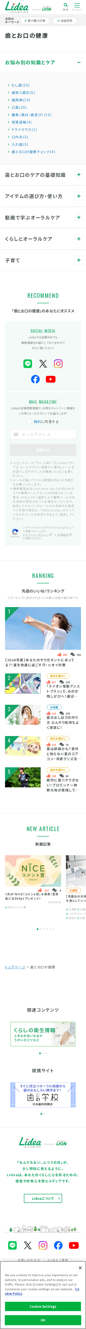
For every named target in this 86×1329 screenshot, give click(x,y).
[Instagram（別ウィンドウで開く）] (58, 364)
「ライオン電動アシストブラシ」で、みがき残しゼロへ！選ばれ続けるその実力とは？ (63, 696)
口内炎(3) (20, 136)
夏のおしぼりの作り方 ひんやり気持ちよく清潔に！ (63, 722)
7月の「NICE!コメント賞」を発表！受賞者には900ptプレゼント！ (32, 896)
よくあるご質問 (57, 1260)
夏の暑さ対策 (36, 20)
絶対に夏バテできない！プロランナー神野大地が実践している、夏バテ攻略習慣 (63, 787)
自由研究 (68, 20)
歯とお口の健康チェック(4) (33, 151)
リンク (79, 66)
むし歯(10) (21, 85)
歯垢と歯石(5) (23, 92)
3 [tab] (44, 929)
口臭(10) (19, 107)
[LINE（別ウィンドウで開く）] (27, 364)
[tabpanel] (33, 887)
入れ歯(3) (20, 144)
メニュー (77, 9)
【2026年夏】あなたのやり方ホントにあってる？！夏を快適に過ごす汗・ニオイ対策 (39, 662)
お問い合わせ (27, 1260)
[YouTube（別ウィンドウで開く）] (50, 379)
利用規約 (62, 534)
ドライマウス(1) (24, 129)
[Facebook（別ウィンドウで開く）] (35, 379)
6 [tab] (53, 929)
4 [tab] (47, 929)
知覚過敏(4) (22, 122)
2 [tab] (41, 929)
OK (43, 1320)
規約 (37, 421)
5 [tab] (50, 929)
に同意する (46, 421)
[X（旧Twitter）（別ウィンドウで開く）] (43, 364)
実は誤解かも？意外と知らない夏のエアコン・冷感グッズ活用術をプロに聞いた (63, 756)
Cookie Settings (43, 1306)
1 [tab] (37, 929)
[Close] (80, 1268)
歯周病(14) (21, 99)
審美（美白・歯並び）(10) (32, 114)
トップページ (15, 967)
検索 (65, 9)
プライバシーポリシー (35, 534)
